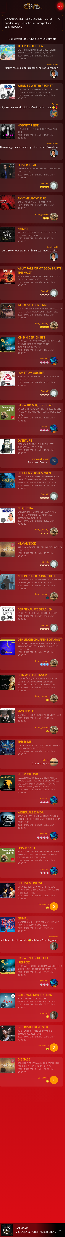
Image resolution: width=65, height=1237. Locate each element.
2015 (20, 1004)
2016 (20, 553)
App (60, 6)
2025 (20, 238)
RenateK (45, 183)
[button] (3, 6)
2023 (20, 485)
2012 (20, 95)
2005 (20, 928)
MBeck (45, 760)
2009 (20, 314)
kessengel (53, 936)
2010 (20, 585)
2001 (20, 450)
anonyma (44, 358)
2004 (20, 520)
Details (38, 55)
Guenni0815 (43, 904)
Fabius (55, 104)
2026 (20, 135)
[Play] (7, 1230)
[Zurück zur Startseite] (32, 6)
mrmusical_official (40, 458)
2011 (20, 718)
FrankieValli (52, 64)
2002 (20, 174)
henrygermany (42, 214)
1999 (20, 204)
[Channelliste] (60, 1230)
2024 (20, 55)
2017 (20, 282)
